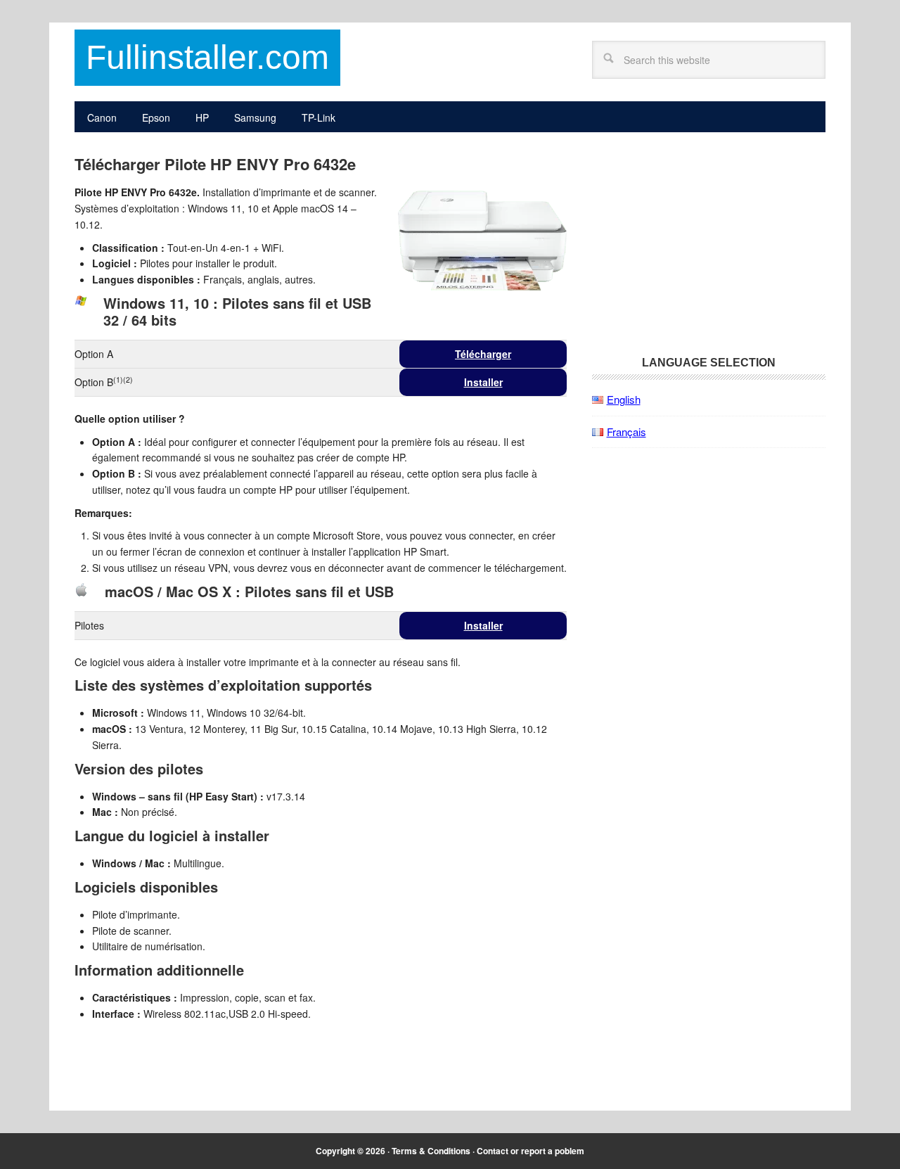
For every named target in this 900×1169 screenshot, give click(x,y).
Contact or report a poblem (530, 1150)
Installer (483, 382)
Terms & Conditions (431, 1150)
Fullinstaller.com (207, 57)
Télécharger (483, 354)
